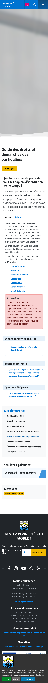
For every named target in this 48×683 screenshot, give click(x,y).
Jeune (14, 493)
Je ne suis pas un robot (11, 551)
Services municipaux (16, 426)
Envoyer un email (25, 601)
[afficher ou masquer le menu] (43, 4)
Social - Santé (16, 350)
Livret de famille (18, 291)
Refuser (16, 679)
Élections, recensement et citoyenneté (24, 446)
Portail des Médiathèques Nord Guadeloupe (24, 646)
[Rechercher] (34, 4)
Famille (7, 493)
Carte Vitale (16, 282)
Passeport (15, 270)
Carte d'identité (18, 266)
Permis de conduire (19, 274)
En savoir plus (28, 679)
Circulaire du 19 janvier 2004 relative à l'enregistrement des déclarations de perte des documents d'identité (26, 372)
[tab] (8, 217)
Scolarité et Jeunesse (16, 421)
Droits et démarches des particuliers (23, 436)
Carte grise (16, 278)
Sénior (20, 493)
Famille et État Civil (15, 416)
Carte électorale (18, 287)
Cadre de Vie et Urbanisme (18, 441)
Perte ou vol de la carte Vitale (24, 347)
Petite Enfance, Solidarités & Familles (23, 431)
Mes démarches (14, 411)
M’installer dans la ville (16, 452)
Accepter (6, 679)
